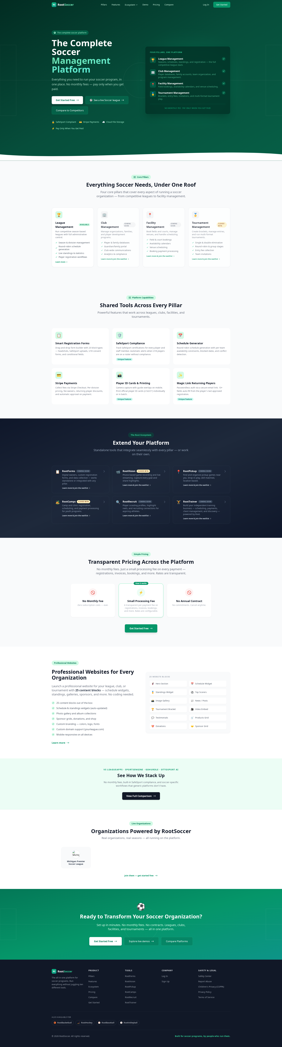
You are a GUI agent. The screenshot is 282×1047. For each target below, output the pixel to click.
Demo (145, 4)
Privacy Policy (204, 992)
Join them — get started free (138, 875)
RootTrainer (130, 1002)
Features (116, 4)
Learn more (58, 742)
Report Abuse (205, 981)
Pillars (104, 4)
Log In (206, 4)
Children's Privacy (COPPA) (211, 986)
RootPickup (130, 986)
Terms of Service (206, 997)
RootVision (130, 981)
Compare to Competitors (70, 110)
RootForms (130, 976)
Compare (168, 4)
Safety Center (205, 976)
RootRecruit (130, 997)
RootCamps (130, 992)
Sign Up (165, 981)
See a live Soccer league (105, 100)
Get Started (221, 4)
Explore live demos (139, 941)
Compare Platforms (177, 941)
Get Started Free (65, 100)
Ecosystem (130, 4)
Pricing (156, 4)
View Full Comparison (139, 796)
